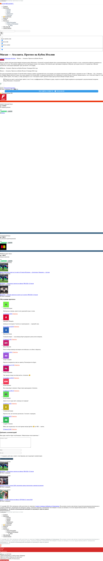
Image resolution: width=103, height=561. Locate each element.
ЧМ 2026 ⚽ (6, 26)
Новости (5, 18)
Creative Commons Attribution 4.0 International (47, 506)
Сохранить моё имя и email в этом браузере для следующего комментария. (22, 456)
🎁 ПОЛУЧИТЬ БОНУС (7, 3)
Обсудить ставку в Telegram (51, 91)
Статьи (5, 19)
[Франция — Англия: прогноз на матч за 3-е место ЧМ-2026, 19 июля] (4, 293)
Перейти (4, 111)
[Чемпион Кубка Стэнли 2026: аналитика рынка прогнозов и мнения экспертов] (4, 484)
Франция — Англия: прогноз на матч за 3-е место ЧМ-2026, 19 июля (19, 294)
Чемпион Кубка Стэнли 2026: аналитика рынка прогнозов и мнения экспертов (21, 485)
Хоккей (8, 10)
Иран (11, 25)
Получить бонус (4, 560)
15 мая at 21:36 (7, 339)
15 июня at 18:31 (8, 352)
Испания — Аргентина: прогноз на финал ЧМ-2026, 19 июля (17, 283)
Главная (5, 6)
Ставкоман (3, 0)
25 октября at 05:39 (8, 378)
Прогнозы (6, 8)
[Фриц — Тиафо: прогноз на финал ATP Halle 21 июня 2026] (4, 498)
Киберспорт (9, 13)
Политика (9, 15)
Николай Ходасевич (9, 88)
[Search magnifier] (1, 33)
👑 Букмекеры (7, 16)
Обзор (10, 111)
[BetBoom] (3, 249)
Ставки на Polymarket (12, 24)
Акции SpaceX (7, 28)
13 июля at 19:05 (7, 313)
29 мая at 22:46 (7, 429)
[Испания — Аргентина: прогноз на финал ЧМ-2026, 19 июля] (4, 282)
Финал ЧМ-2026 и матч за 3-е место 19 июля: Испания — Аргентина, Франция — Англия (25, 272)
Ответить (15, 313)
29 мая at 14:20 (7, 403)
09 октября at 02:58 (8, 326)
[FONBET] (3, 100)
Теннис (8, 12)
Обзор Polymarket (11, 22)
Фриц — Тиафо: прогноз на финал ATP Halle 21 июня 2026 (16, 499)
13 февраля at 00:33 (8, 390)
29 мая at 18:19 (7, 416)
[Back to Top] (1, 545)
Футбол (8, 9)
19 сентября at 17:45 (8, 365)
